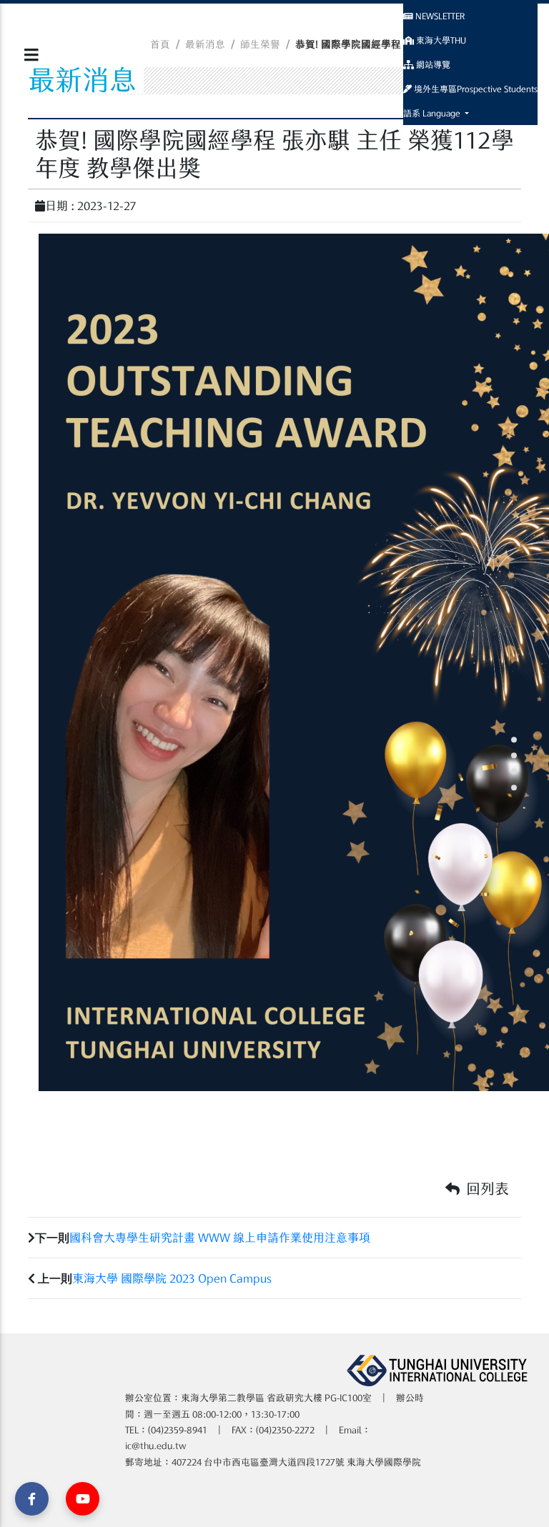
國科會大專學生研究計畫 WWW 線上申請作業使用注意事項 (219, 1237)
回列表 (486, 1188)
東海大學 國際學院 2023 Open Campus (172, 1278)
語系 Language (433, 113)
